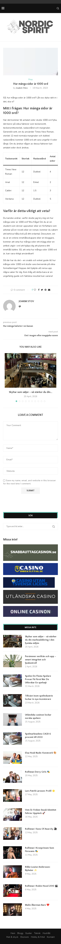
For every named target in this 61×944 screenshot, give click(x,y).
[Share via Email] (49, 289)
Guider (28, 933)
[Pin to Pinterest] (45, 289)
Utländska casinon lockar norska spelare (38, 716)
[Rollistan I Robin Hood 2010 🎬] (12, 890)
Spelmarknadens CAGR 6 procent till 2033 (38, 735)
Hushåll (46, 933)
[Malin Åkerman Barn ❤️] (12, 909)
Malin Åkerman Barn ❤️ (37, 905)
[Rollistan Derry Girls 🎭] (12, 776)
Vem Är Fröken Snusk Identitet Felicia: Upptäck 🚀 (40, 812)
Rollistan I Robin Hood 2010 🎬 (41, 886)
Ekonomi (24, 937)
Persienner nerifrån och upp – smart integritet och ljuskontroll (40, 659)
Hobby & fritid (38, 937)
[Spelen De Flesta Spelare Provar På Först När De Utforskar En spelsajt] (12, 680)
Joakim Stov (22, 87)
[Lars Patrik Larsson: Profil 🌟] (12, 795)
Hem (13, 933)
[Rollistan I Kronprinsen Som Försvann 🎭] (12, 852)
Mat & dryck (12, 937)
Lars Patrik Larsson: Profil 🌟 (40, 791)
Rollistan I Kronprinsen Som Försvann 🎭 (39, 850)
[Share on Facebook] (38, 289)
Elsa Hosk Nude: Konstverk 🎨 (40, 752)
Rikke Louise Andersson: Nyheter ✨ (37, 869)
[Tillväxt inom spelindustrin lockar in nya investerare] (12, 700)
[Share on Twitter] (42, 289)
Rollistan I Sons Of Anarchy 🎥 (41, 829)
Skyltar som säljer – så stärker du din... (30, 392)
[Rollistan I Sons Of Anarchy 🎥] (12, 833)
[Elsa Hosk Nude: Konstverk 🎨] (12, 757)
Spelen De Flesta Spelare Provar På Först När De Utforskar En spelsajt (38, 679)
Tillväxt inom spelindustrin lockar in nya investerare (39, 697)
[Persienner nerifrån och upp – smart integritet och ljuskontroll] (12, 661)
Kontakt (51, 937)
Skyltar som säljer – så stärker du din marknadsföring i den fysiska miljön (40, 639)
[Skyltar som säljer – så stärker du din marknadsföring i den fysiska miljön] (30, 370)
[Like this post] (35, 289)
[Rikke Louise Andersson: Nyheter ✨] (12, 871)
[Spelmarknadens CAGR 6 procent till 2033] (12, 738)
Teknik (37, 933)
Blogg (30, 79)
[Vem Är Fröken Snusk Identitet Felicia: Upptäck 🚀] (12, 814)
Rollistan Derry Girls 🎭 (37, 772)
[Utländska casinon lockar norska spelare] (12, 719)
